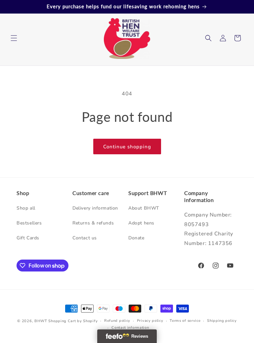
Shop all (26, 208)
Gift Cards (28, 238)
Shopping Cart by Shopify (73, 320)
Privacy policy (150, 320)
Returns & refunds (93, 223)
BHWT (40, 320)
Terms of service (185, 320)
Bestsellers (29, 223)
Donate (136, 238)
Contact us (84, 238)
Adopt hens (141, 223)
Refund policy (117, 320)
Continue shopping (127, 146)
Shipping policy (222, 320)
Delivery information (95, 208)
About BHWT (143, 208)
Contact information (130, 327)
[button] (14, 38)
